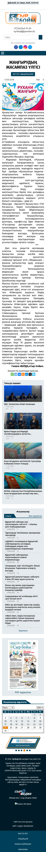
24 (5, 727)
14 (28, 721)
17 (5, 724)
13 (22, 721)
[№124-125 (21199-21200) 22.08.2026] (23, 665)
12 (16, 721)
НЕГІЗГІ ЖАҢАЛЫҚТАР (23, 74)
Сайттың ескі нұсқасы (23, 821)
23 (40, 724)
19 (16, 724)
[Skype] (33, 374)
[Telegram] (15, 374)
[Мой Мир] (26, 374)
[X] (30, 374)
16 (40, 721)
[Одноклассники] (23, 374)
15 (34, 721)
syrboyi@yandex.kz (24, 31)
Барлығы (23, 630)
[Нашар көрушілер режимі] (23, 7)
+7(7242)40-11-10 (22, 28)
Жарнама (23, 849)
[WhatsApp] (12, 374)
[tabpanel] (23, 742)
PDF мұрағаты (23, 692)
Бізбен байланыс (23, 844)
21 (28, 724)
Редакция (23, 839)
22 (34, 724)
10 (5, 721)
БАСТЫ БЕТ (23, 833)
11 (11, 721)
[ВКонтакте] (19, 374)
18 (11, 724)
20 (22, 724)
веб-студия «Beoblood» (23, 826)
